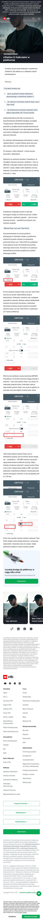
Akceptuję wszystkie (31, 916)
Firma (25, 693)
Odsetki (6, 745)
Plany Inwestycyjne (10, 741)
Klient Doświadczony (10, 731)
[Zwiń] (21, 16)
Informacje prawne (29, 752)
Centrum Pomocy (9, 790)
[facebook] (24, 628)
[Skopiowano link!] (12, 628)
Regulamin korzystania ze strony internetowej (31, 765)
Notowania (26, 738)
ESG (24, 742)
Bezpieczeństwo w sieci (11, 794)
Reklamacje (27, 782)
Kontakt (25, 705)
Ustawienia (12, 916)
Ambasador (27, 697)
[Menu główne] (39, 18)
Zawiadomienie (28, 760)
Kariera (25, 713)
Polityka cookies (28, 774)
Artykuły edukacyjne (10, 771)
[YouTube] (5, 683)
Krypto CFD (7, 705)
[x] (31, 628)
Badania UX (27, 721)
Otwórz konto (21, 581)
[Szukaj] (33, 18)
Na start (25, 730)
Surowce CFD (8, 701)
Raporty (25, 734)
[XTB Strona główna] (6, 18)
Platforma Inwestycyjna (31, 701)
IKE (4, 749)
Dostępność (27, 756)
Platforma (8, 82)
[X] (15, 683)
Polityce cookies (22, 912)
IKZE (5, 753)
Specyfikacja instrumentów (8, 722)
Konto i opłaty (8, 717)
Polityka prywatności (30, 770)
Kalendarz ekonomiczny (8, 785)
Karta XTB (6, 762)
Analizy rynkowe (9, 775)
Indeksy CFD (7, 709)
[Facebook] (10, 683)
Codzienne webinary (10, 779)
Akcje (5, 693)
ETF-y (5, 697)
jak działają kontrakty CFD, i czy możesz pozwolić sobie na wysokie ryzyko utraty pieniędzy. (24, 13)
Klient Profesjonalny (10, 727)
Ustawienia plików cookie (28, 892)
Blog (24, 717)
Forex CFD (7, 713)
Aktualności (27, 778)
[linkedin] (18, 628)
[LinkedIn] (20, 683)
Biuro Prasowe (28, 709)
